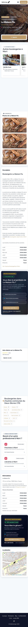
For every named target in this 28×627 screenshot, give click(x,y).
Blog (16, 616)
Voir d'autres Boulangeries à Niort (11, 266)
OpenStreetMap (19, 574)
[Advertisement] (14, 94)
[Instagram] (14, 621)
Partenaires (11, 616)
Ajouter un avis (7, 358)
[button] (14, 562)
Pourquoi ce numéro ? (21, 487)
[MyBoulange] (7, 2)
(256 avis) (11, 24)
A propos (4, 616)
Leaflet (13, 574)
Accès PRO (16, 618)
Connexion (24, 2)
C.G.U (10, 618)
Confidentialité (22, 616)
